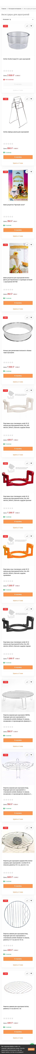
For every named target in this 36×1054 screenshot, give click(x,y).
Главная (3, 8)
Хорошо (31, 1049)
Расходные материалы (14, 8)
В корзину (18, 84)
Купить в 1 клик (18, 90)
